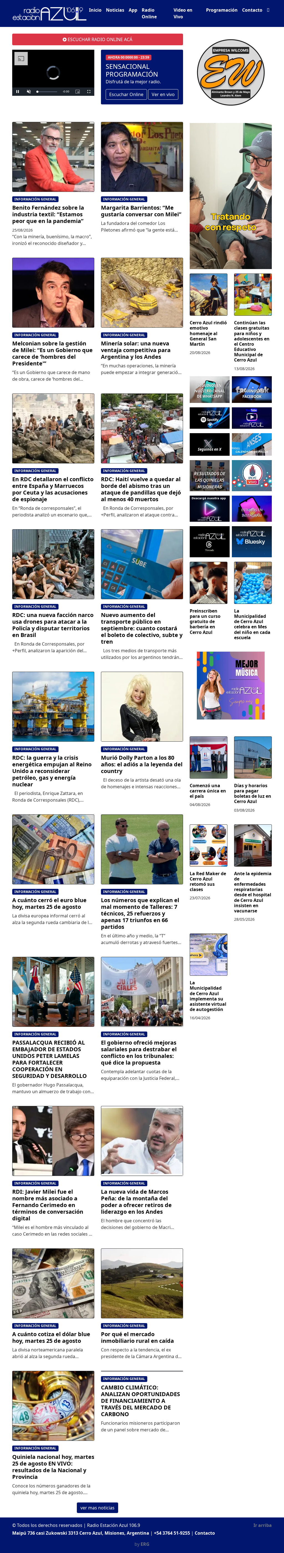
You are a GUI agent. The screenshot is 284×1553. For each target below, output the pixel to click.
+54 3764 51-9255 (172, 1533)
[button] (268, 10)
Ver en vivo (163, 94)
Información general (35, 199)
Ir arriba (262, 1525)
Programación (222, 10)
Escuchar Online (126, 94)
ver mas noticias (97, 1508)
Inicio (95, 10)
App (133, 10)
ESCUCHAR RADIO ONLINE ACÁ (99, 39)
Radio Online (149, 13)
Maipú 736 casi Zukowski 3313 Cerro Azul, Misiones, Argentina (80, 1533)
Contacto (252, 10)
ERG (145, 1544)
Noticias (115, 10)
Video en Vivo (183, 13)
